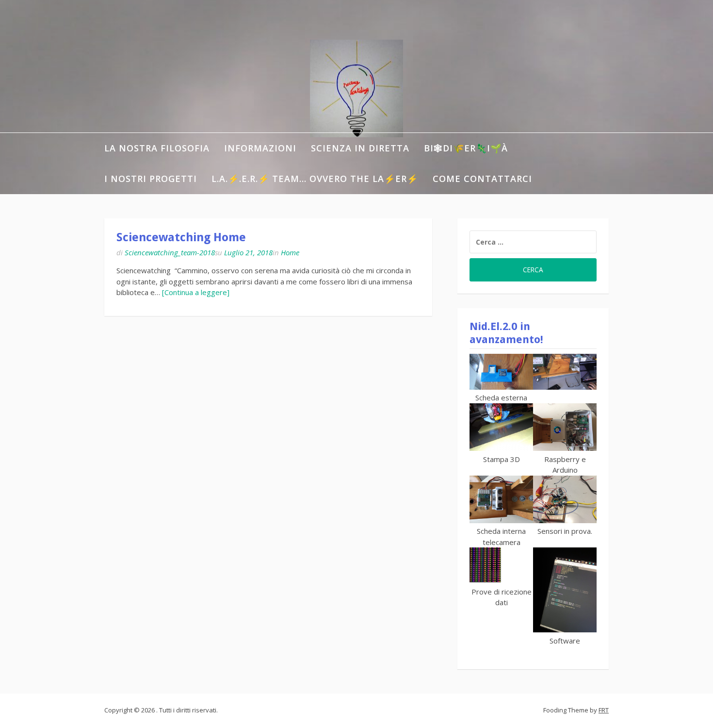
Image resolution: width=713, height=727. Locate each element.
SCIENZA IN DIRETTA (360, 148)
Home (290, 252)
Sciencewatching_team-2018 (170, 252)
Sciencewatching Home (181, 237)
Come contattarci (482, 178)
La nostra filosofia (157, 148)
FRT (604, 710)
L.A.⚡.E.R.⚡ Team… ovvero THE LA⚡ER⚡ (314, 178)
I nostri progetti (150, 178)
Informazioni (260, 148)
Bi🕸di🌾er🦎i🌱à (466, 148)
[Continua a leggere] (195, 292)
